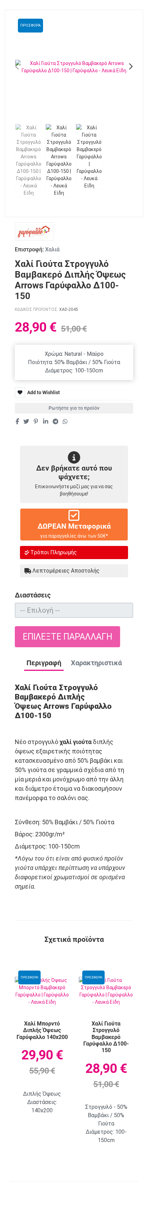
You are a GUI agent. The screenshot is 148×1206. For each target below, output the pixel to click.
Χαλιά (52, 249)
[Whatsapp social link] (65, 421)
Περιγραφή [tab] (44, 663)
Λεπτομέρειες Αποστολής (65, 570)
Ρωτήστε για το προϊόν (74, 408)
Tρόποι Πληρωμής (53, 552)
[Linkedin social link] (45, 421)
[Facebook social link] (17, 421)
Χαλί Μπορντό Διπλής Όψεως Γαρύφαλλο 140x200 (42, 1030)
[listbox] (74, 610)
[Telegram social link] (55, 421)
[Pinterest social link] (36, 421)
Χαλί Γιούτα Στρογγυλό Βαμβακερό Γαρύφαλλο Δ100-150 (106, 1037)
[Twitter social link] (26, 421)
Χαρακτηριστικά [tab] (96, 663)
